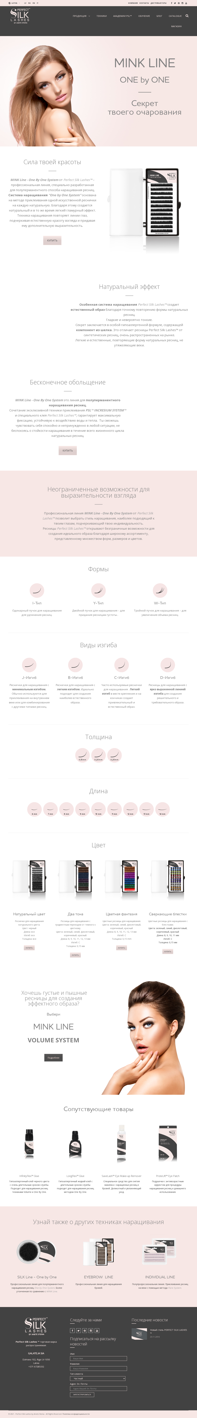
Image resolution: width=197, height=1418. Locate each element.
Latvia (14, 3)
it (37, 3)
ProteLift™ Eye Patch (167, 1176)
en (34, 3)
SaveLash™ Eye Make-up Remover (121, 1176)
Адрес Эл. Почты (78, 1383)
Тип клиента (76, 1373)
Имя (72, 1353)
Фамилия (74, 1363)
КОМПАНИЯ (133, 3)
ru (29, 3)
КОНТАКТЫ (144, 3)
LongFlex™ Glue (75, 1176)
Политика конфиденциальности (76, 1414)
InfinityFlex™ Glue (29, 1176)
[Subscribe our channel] (186, 3)
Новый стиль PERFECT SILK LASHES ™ (168, 1331)
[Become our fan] (171, 3)
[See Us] (179, 3)
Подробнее (53, 1057)
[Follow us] (175, 3)
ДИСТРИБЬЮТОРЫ (158, 3)
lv (25, 3)
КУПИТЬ (52, 240)
